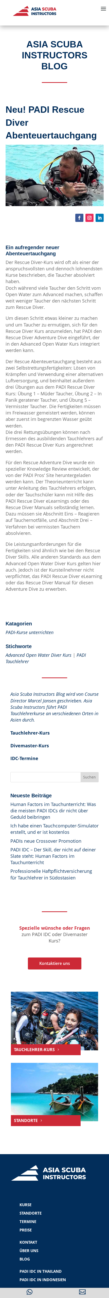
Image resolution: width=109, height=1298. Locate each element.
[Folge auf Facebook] (79, 218)
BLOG (25, 1259)
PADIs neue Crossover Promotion (45, 841)
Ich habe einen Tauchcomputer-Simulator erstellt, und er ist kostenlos (54, 829)
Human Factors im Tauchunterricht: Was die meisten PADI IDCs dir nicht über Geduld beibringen (53, 810)
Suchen (89, 777)
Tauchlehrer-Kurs (30, 733)
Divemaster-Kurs (29, 745)
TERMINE (28, 1221)
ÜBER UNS (29, 1250)
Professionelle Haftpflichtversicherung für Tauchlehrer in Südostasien (51, 874)
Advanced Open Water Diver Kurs (38, 655)
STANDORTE (26, 1120)
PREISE (26, 1229)
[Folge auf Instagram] (89, 218)
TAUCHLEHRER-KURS (34, 1049)
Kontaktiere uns (54, 963)
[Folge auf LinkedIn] (100, 218)
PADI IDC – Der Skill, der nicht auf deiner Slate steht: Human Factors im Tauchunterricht (53, 856)
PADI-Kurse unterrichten (29, 632)
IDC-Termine (24, 758)
